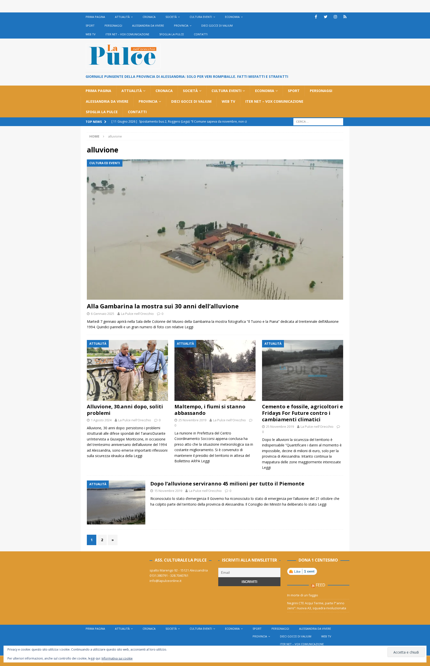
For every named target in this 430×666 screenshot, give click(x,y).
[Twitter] (325, 16)
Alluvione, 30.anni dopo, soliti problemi (125, 409)
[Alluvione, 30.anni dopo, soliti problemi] (127, 370)
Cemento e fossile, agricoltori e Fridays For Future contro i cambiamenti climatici (302, 413)
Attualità (122, 17)
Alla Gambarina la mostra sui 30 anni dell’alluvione (163, 306)
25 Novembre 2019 (192, 420)
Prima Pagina (95, 17)
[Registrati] (345, 16)
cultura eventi (201, 17)
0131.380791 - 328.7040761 (169, 575)
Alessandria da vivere (148, 25)
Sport (90, 25)
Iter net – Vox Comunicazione (127, 34)
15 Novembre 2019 (168, 490)
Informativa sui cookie (117, 658)
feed (320, 585)
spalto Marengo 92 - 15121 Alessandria (179, 570)
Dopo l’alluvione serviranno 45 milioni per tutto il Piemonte (227, 483)
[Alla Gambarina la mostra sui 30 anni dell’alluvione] (215, 229)
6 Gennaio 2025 (102, 313)
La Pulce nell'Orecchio (137, 313)
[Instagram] (335, 16)
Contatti (201, 34)
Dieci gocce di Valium (217, 25)
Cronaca (149, 17)
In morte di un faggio (302, 595)
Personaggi (113, 25)
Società (171, 17)
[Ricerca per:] (318, 121)
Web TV (91, 34)
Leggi (189, 327)
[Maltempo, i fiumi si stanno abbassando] (215, 370)
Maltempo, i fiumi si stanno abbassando (209, 409)
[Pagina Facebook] (316, 16)
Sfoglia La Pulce (171, 34)
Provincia (181, 25)
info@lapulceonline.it (165, 580)
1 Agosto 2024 (101, 420)
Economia (232, 17)
